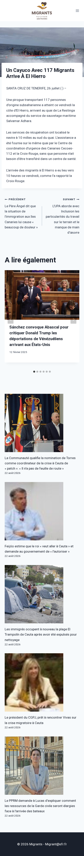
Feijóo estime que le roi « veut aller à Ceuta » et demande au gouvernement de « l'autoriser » (39, 549)
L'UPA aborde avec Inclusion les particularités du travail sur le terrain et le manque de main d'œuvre (62, 216)
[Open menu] (77, 11)
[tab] (34, 372)
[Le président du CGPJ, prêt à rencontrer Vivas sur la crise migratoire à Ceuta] (42, 682)
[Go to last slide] (10, 319)
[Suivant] (73, 319)
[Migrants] (42, 10)
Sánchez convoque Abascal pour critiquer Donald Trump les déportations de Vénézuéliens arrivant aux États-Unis (39, 336)
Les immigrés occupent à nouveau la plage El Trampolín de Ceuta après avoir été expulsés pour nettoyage (41, 634)
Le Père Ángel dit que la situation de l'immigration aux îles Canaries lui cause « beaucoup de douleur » (21, 213)
